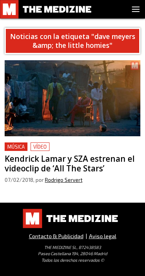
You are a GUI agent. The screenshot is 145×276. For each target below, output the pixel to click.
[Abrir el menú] (135, 9)
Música (16, 147)
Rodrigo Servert (63, 180)
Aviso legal (102, 236)
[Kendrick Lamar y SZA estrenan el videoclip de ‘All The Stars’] (72, 98)
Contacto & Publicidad (56, 236)
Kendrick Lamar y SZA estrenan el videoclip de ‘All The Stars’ (70, 151)
